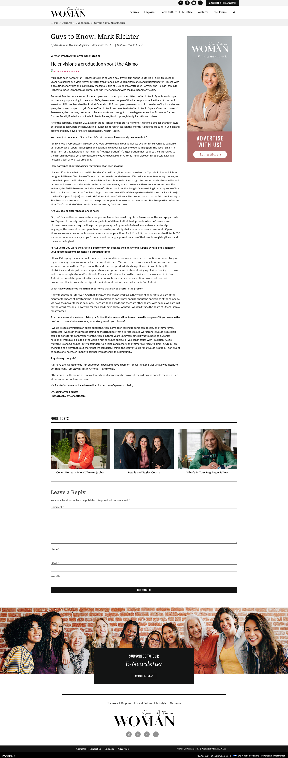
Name (55, 549)
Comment (57, 507)
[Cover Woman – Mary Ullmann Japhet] (80, 449)
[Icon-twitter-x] (200, 3)
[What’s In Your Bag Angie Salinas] (207, 449)
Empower (150, 12)
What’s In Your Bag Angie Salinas (207, 472)
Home (55, 23)
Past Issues (220, 12)
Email (54, 562)
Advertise (123, 748)
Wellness (203, 12)
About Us (81, 748)
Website (55, 576)
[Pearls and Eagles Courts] (144, 449)
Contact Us (95, 748)
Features (133, 12)
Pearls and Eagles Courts (144, 472)
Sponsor (109, 748)
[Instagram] (180, 3)
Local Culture (169, 12)
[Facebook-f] (187, 3)
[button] (234, 12)
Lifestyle (187, 12)
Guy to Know (83, 23)
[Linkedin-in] (193, 3)
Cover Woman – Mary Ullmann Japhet (80, 472)
